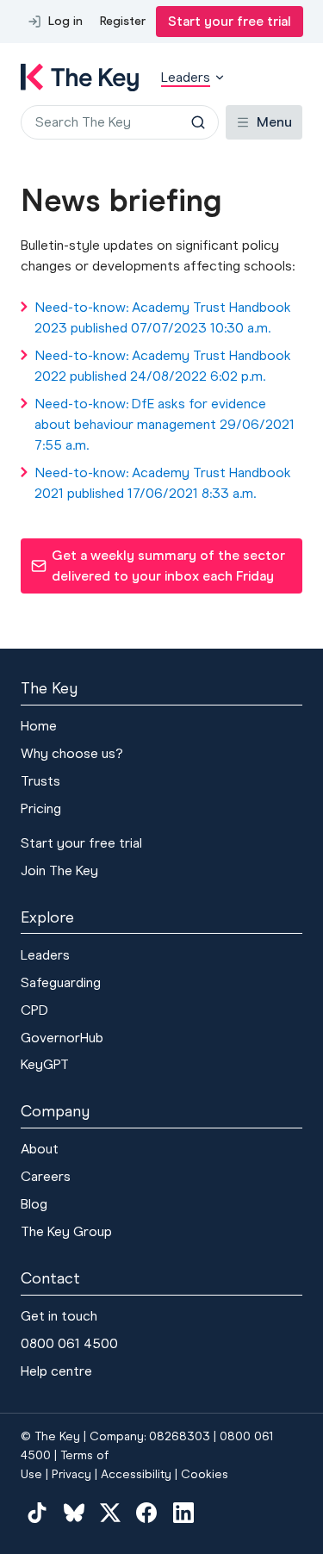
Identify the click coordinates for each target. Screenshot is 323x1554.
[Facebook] (146, 1512)
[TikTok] (37, 1512)
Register (123, 21)
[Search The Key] (198, 122)
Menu (274, 122)
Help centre (56, 1371)
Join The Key (59, 870)
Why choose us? (72, 753)
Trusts (40, 781)
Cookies (204, 1474)
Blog (34, 1204)
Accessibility (136, 1474)
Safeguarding (61, 982)
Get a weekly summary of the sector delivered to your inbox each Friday (157, 565)
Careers (46, 1176)
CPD (34, 1010)
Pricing (41, 808)
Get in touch (59, 1316)
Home (39, 726)
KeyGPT (45, 1064)
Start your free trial (229, 21)
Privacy (71, 1474)
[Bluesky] (73, 1512)
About (40, 1149)
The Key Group (66, 1231)
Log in (65, 21)
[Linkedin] (183, 1512)
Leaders (45, 955)
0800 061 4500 (69, 1343)
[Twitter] (110, 1512)
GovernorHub (62, 1037)
